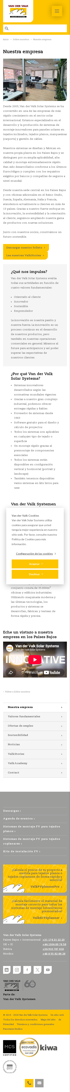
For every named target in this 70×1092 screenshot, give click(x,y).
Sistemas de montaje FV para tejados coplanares (31, 841)
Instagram (17, 970)
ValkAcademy (17, 763)
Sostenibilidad (18, 735)
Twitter (37, 970)
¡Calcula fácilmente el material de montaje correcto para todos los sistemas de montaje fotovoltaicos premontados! (36, 909)
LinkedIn (6, 970)
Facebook (27, 970)
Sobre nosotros (21, 40)
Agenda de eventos (18, 818)
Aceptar (34, 564)
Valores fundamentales (24, 716)
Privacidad (8, 1024)
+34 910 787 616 (29, 1081)
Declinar (34, 574)
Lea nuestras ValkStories (23, 255)
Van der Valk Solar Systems (18, 11)
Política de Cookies (23, 539)
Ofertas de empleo (20, 726)
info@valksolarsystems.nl (39, 1081)
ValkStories (16, 754)
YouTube (48, 970)
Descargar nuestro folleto (24, 248)
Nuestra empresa (20, 707)
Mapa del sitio (48, 1020)
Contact (13, 772)
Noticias (14, 744)
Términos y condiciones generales (35, 1024)
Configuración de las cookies (34, 553)
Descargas (11, 811)
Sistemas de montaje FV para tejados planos (31, 829)
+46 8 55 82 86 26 (54, 954)
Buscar (7, 28)
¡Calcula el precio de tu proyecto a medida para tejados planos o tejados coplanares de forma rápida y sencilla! (35, 878)
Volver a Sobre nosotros (17, 692)
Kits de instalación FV (20, 851)
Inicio (6, 40)
